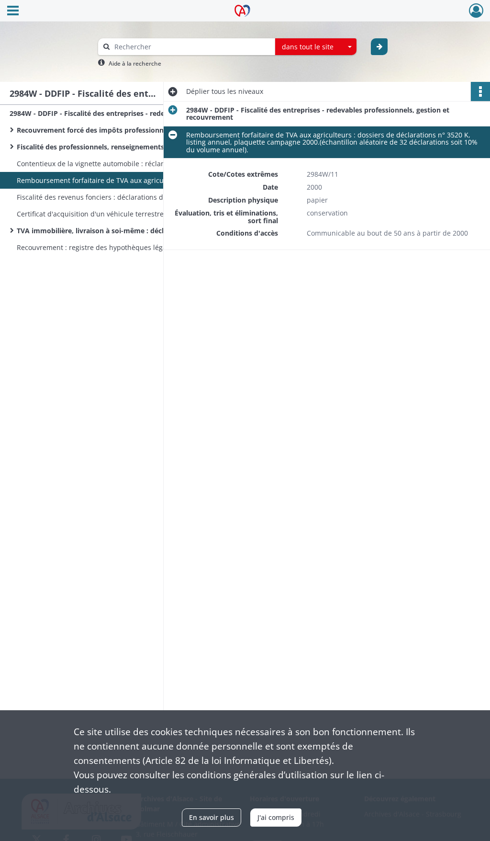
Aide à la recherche (135, 63)
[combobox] (315, 47)
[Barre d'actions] (480, 91)
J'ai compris (275, 817)
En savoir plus (211, 817)
